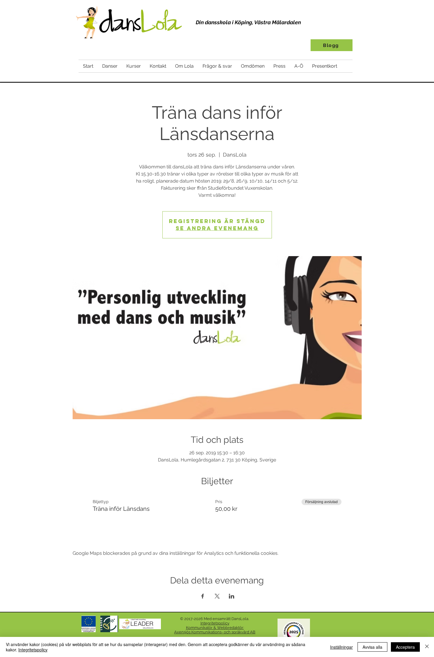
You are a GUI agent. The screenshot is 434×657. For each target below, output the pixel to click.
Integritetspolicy (33, 650)
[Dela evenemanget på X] (217, 596)
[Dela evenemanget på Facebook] (202, 596)
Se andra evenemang (217, 228)
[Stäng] (426, 647)
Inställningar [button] (341, 647)
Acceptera (405, 647)
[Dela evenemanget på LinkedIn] (231, 596)
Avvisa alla (372, 647)
